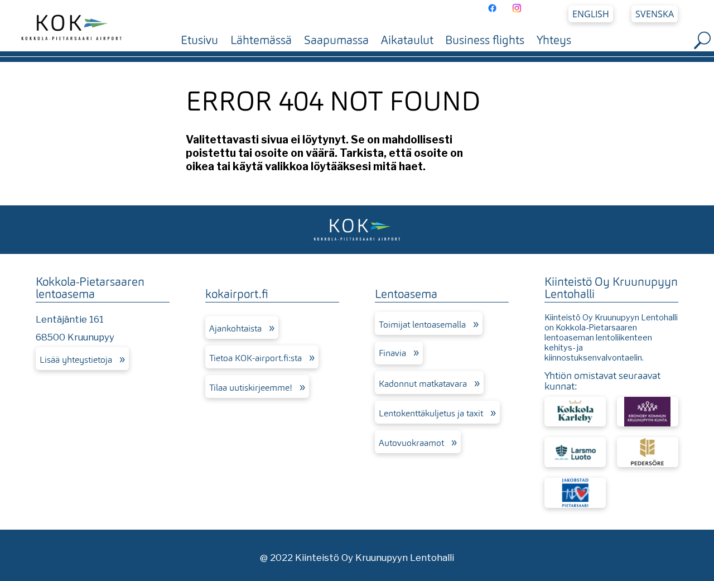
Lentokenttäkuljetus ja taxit (431, 413)
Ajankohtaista (235, 328)
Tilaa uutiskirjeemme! (250, 387)
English (590, 13)
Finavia (392, 353)
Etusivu (199, 40)
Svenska (654, 13)
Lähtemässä (261, 40)
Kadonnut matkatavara (423, 384)
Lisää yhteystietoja (76, 360)
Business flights (484, 40)
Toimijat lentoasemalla (422, 324)
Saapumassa (336, 40)
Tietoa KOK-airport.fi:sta (255, 358)
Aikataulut (407, 40)
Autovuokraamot (411, 443)
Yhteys (554, 40)
